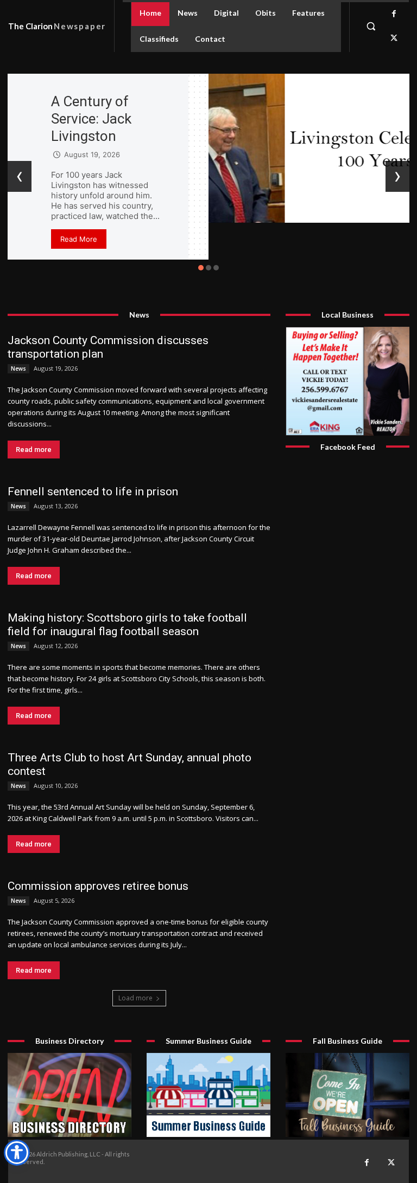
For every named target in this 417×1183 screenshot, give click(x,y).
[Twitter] (393, 38)
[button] (371, 26)
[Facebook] (393, 13)
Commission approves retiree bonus (98, 886)
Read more (34, 449)
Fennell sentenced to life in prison (93, 491)
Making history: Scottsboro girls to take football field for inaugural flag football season (127, 624)
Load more (135, 998)
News (18, 368)
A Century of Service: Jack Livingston (91, 118)
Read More (78, 239)
